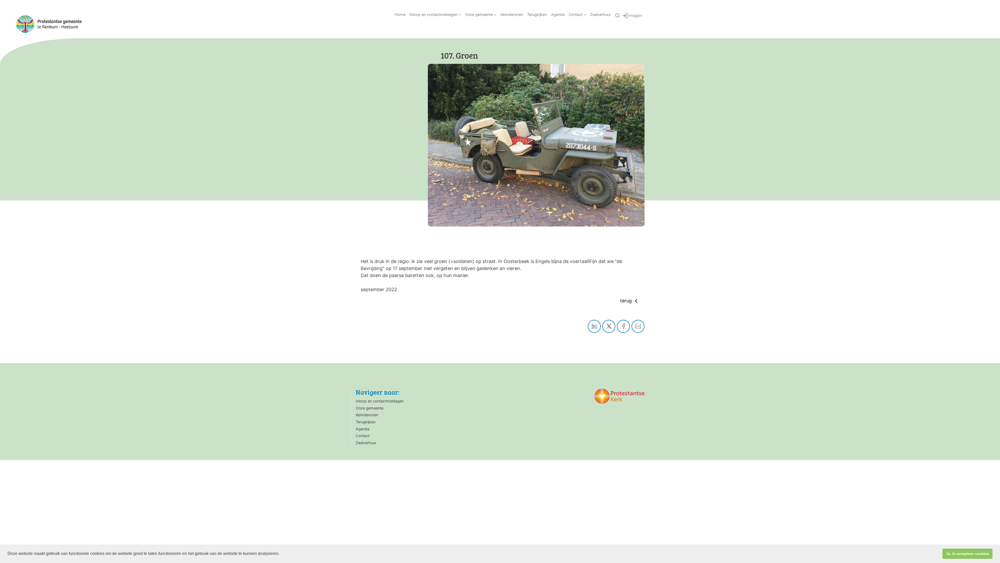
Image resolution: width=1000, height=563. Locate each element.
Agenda (558, 14)
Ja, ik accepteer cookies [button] (967, 554)
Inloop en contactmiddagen (434, 14)
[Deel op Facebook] (623, 326)
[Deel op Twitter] (608, 326)
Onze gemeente (479, 14)
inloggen (635, 15)
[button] (281, 554)
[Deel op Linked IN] (594, 326)
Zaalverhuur (600, 14)
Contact (576, 14)
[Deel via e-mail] (638, 326)
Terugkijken (537, 14)
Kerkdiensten (512, 14)
